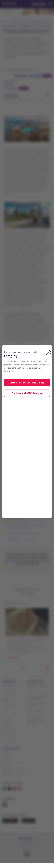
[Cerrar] (48, 353)
